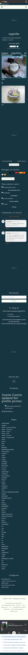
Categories (4, 40)
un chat (4, 566)
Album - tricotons (6, 435)
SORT (3, 550)
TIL (3, 560)
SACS (3, 544)
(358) (5, 583)
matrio (3, 500)
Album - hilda (5, 433)
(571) (9, 581)
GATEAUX (5, 474)
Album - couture (6, 431)
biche (3, 445)
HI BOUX (4, 478)
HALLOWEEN (6, 476)
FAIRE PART (5, 472)
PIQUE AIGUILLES (7, 514)
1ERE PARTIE (5, 423)
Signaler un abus (4, 607)
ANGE (3, 439)
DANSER (4, 464)
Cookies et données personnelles (17, 609)
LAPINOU (4, 488)
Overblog (22, 598)
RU (2, 530)
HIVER (4, 480)
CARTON (4, 453)
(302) (5, 587)
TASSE (3, 554)
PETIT (3, 510)
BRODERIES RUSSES (8, 449)
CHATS (4, 457)
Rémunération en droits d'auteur (19, 607)
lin (3, 79)
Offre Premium (6, 609)
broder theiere (5, 451)
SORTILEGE (5, 552)
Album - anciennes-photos (9, 427)
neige (3, 502)
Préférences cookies (13, 611)
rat (2, 526)
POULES (4, 522)
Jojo (12, 323)
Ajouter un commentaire (14, 216)
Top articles (18, 605)
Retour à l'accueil (14, 164)
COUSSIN (4, 461)
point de (4, 518)
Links (3, 490)
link (3, 104)
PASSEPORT (5, 506)
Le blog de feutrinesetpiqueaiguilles (11, 38)
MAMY (4, 494)
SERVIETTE (5, 546)
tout (3, 562)
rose (3, 528)
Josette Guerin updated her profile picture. (12, 398)
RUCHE (4, 532)
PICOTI (4, 512)
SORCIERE (5, 548)
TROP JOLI (5, 564)
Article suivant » (21, 161)
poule (3, 520)
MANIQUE (5, 496)
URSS (3, 569)
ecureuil (4, 468)
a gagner (4, 425)
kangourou (5, 486)
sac (2, 538)
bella (3, 443)
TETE (3, 556)
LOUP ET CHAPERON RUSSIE (10, 492)
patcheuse (4, 508)
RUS (3, 534)
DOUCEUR (5, 466)
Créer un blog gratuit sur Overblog (8, 605)
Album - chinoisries (7, 429)
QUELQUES (5, 524)
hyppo (3, 482)
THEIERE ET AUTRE (7, 558)
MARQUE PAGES (6, 498)
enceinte (4, 470)
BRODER (4, 447)
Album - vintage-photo (8, 437)
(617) (6, 579)
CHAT (3, 455)
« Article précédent (7, 161)
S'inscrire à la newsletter (8, 178)
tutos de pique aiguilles (14, 43)
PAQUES (4, 504)
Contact (23, 605)
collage (4, 459)
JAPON (4, 484)
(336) (8, 585)
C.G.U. (10, 607)
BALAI (4, 441)
